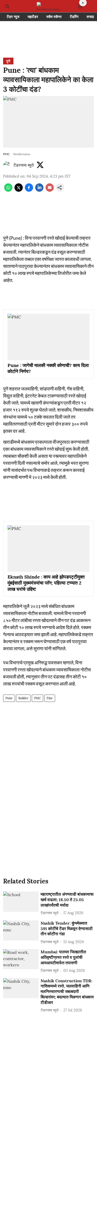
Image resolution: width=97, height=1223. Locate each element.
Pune (9, 698)
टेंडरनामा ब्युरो (23, 165)
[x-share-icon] (18, 190)
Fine (50, 698)
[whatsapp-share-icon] (8, 190)
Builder (23, 698)
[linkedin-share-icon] (39, 190)
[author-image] (7, 165)
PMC (37, 698)
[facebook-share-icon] (29, 190)
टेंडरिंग (74, 16)
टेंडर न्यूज (13, 16)
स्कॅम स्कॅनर (54, 16)
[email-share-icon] (50, 190)
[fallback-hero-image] (21, 901)
